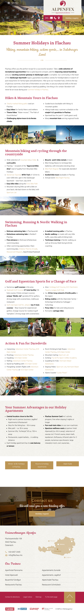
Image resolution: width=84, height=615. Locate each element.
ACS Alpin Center (20, 358)
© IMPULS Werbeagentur (64, 609)
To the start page (51, 597)
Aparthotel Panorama (13, 570)
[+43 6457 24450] (55, 18)
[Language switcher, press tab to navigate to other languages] (47, 18)
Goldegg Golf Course (57, 287)
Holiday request (42, 514)
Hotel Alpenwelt (11, 575)
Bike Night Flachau (63, 178)
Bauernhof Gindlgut (13, 580)
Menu (15, 3)
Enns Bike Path (32, 184)
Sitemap (38, 597)
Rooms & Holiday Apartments (42, 465)
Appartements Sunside (51, 570)
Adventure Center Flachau (25, 349)
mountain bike (25, 160)
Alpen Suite (67, 464)
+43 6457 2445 (14, 552)
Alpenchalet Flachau (50, 580)
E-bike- (34, 160)
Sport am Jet (11, 192)
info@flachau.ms (15, 555)
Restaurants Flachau (13, 585)
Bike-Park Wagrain (52, 169)
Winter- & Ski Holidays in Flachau (16, 465)
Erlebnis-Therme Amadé (28, 249)
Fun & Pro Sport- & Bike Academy (64, 358)
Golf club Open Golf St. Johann (18, 305)
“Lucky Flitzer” (62, 373)
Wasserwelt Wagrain (14, 252)
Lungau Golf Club (57, 290)
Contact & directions (12, 597)
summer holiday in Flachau (38, 90)
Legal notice (27, 597)
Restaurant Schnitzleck (51, 585)
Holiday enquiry (72, 18)
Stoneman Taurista (14, 175)
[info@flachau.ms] (51, 18)
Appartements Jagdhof (51, 575)
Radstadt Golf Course (15, 290)
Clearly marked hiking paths (17, 104)
